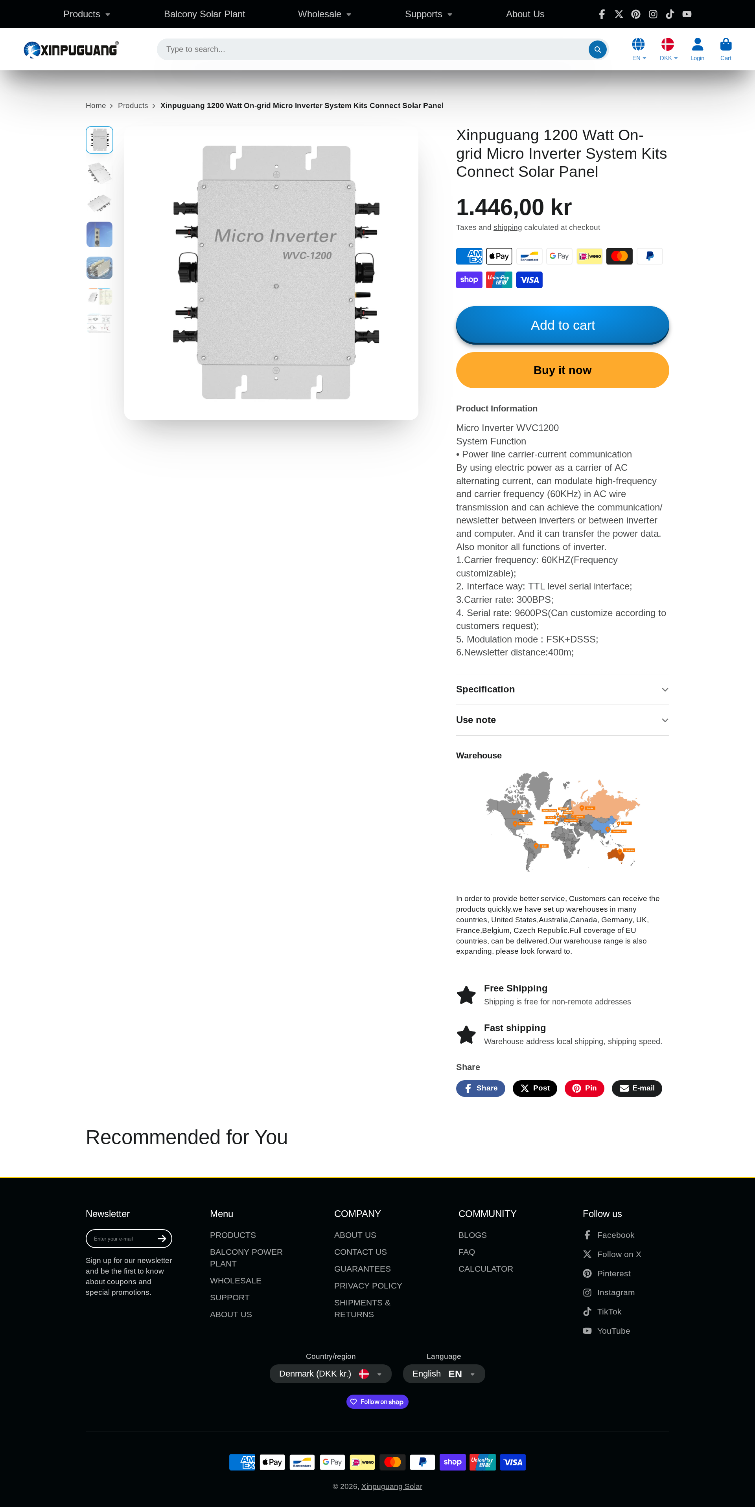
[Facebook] (602, 14)
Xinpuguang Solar (391, 1486)
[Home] (71, 49)
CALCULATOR (486, 1268)
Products (81, 14)
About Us (525, 14)
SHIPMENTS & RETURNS (362, 1308)
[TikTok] (670, 14)
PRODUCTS (233, 1234)
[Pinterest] (636, 14)
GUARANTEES (362, 1268)
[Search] (598, 49)
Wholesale (319, 14)
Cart (726, 49)
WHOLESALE (235, 1280)
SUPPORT (230, 1297)
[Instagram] (653, 14)
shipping (508, 227)
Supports (423, 14)
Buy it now (563, 370)
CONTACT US (360, 1251)
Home (96, 105)
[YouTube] (687, 14)
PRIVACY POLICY (368, 1285)
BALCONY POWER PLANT (246, 1257)
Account (697, 49)
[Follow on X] (619, 14)
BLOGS (473, 1234)
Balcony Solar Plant (204, 14)
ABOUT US (231, 1314)
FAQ (467, 1251)
